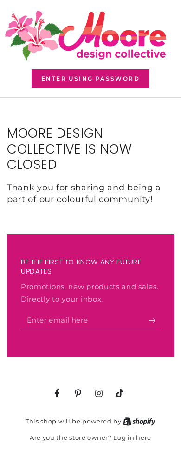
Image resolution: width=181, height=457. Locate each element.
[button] (90, 78)
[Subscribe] (154, 320)
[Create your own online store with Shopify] (139, 421)
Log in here (132, 437)
